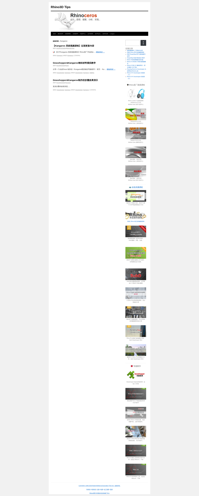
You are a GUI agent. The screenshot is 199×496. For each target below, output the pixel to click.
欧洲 (102, 489)
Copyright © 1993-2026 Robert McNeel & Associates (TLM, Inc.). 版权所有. (99, 485)
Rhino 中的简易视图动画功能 (135, 60)
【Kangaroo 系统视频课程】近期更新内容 (73, 46)
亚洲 (111, 489)
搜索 (143, 43)
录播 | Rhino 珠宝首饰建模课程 (135, 52)
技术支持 (105, 34)
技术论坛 (98, 34)
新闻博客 (68, 34)
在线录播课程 (137, 187)
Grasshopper (60, 72)
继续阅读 (100, 52)
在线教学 (75, 34)
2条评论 (92, 72)
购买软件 (60, 34)
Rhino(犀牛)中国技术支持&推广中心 (100, 493)
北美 (98, 489)
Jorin (67, 65)
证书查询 (90, 34)
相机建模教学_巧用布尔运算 (135, 50)
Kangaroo (59, 55)
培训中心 (83, 34)
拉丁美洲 (106, 489)
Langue (112, 34)
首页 (54, 34)
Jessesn (68, 82)
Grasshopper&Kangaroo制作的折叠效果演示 (75, 80)
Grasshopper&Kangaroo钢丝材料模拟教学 (74, 63)
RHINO (88, 489)
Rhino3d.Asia (70, 48)
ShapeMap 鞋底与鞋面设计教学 (136, 58)
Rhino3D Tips (61, 7)
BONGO (94, 489)
